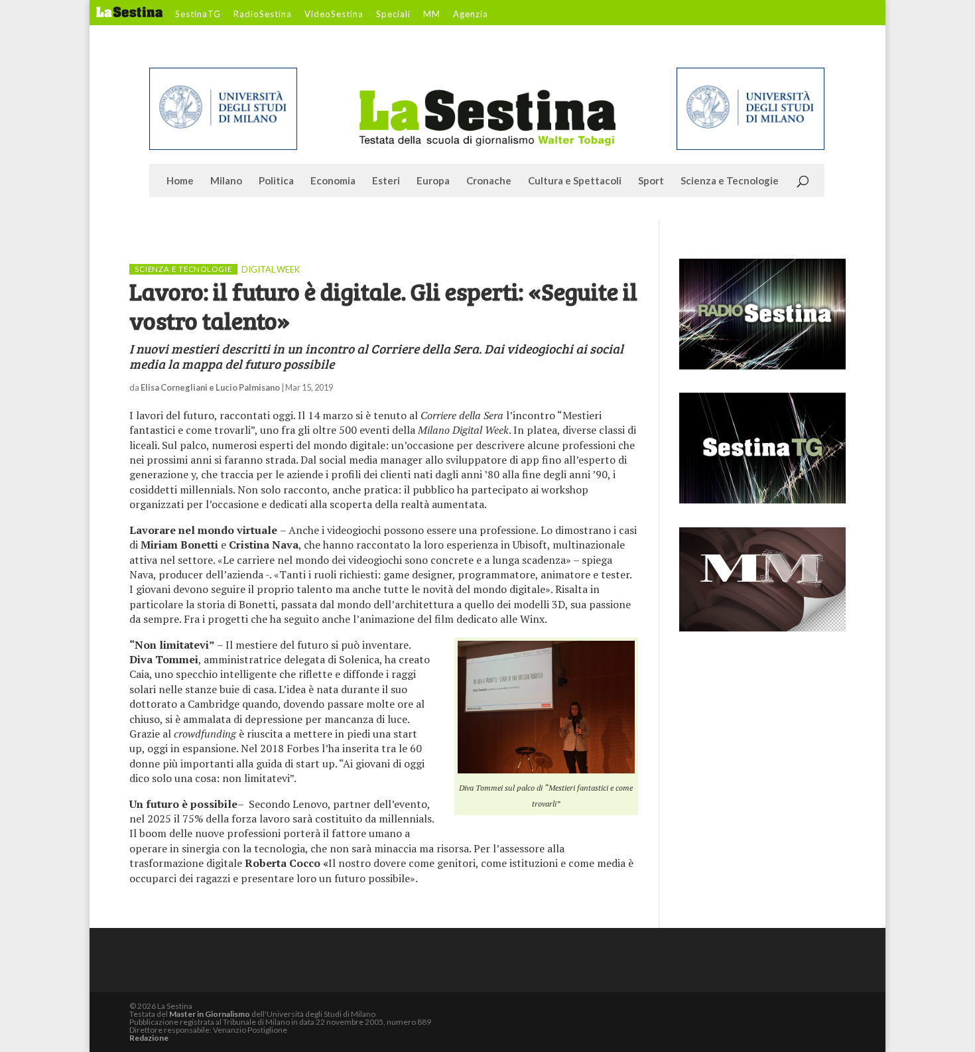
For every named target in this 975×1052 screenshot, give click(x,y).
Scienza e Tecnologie (730, 181)
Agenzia (470, 14)
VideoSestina (333, 14)
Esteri (386, 181)
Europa (433, 181)
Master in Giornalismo (209, 1014)
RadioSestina (262, 14)
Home (180, 181)
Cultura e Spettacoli (574, 181)
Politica (276, 181)
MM (431, 14)
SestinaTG (198, 14)
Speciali (393, 14)
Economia (333, 181)
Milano (226, 181)
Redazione (148, 1038)
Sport (651, 181)
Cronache (488, 181)
